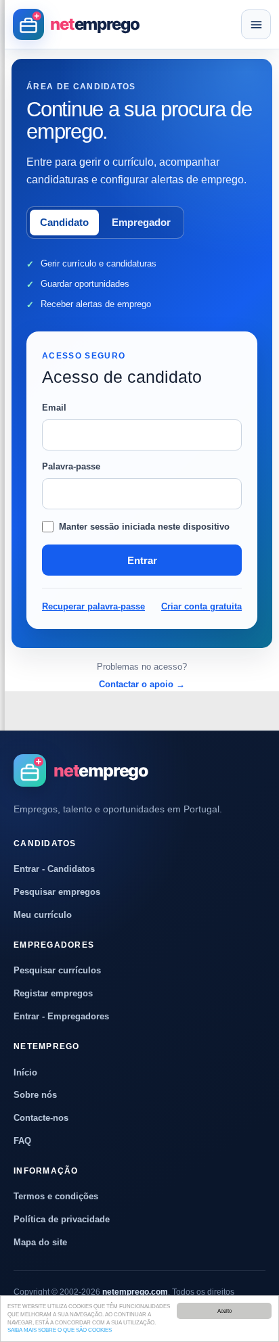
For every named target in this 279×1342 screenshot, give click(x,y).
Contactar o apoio (142, 684)
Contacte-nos (41, 1118)
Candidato (64, 222)
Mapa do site (40, 1242)
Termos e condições (56, 1196)
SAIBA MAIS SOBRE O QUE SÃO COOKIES (59, 1330)
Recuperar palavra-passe (93, 606)
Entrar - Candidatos (54, 869)
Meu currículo (43, 915)
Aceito (224, 1310)
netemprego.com (135, 1292)
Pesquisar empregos (57, 892)
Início (25, 1072)
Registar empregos (53, 993)
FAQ (22, 1141)
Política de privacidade (62, 1219)
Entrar (142, 560)
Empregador (141, 222)
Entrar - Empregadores (61, 1016)
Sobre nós (35, 1095)
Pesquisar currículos (57, 970)
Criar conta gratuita (201, 606)
